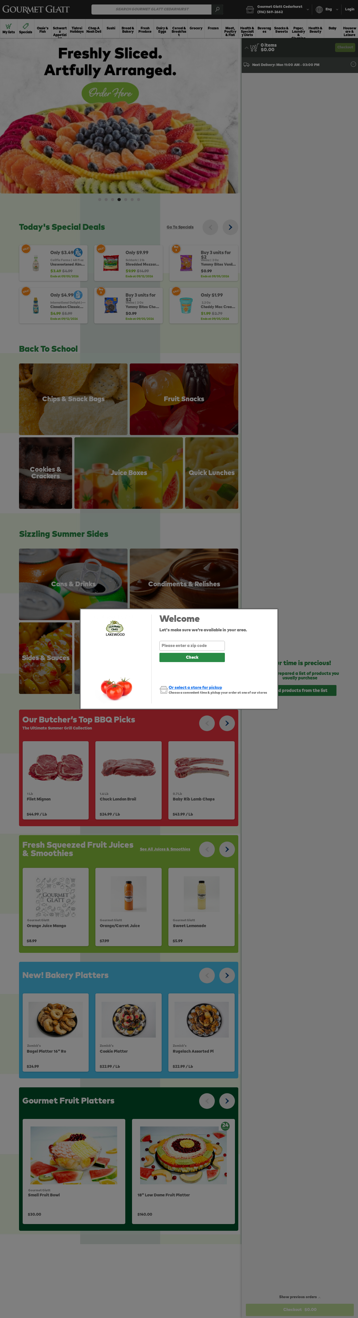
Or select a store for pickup (195, 688)
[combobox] (192, 646)
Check (192, 657)
